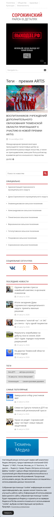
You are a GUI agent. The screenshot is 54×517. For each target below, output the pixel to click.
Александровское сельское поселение (24, 210)
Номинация (13, 381)
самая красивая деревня (33, 381)
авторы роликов (26, 372)
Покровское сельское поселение (22, 238)
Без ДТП (11, 372)
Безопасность (23, 5)
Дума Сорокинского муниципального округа (28, 196)
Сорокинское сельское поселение (23, 245)
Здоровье (33, 3)
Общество (22, 3)
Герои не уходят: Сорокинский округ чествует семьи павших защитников (29, 423)
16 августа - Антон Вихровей (20, 376)
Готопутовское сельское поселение (23, 231)
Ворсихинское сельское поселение (23, 224)
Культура (10, 5)
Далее (9, 159)
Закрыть (8, 512)
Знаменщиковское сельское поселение (25, 203)
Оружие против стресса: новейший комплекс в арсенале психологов (30, 290)
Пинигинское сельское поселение (23, 217)
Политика (10, 3)
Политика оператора (20, 506)
